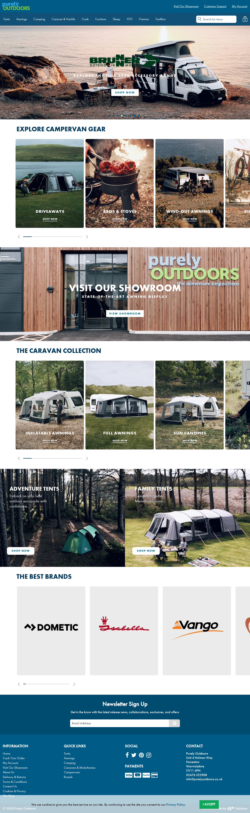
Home (6, 753)
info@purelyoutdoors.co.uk (204, 779)
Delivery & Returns (14, 777)
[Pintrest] (141, 755)
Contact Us (10, 786)
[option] (49, 183)
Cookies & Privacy (14, 791)
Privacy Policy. (176, 805)
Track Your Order (14, 758)
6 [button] (69, 236)
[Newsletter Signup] (174, 723)
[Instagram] (148, 755)
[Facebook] (127, 755)
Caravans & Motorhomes (79, 768)
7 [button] (78, 236)
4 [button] (52, 236)
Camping (69, 763)
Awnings (69, 758)
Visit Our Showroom (15, 768)
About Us (8, 772)
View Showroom (125, 313)
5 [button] (61, 236)
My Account (10, 763)
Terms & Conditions (15, 782)
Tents (67, 753)
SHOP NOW (125, 92)
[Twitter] (134, 755)
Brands (68, 777)
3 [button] (44, 236)
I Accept (209, 804)
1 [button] (27, 236)
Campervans (72, 772)
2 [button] (36, 236)
